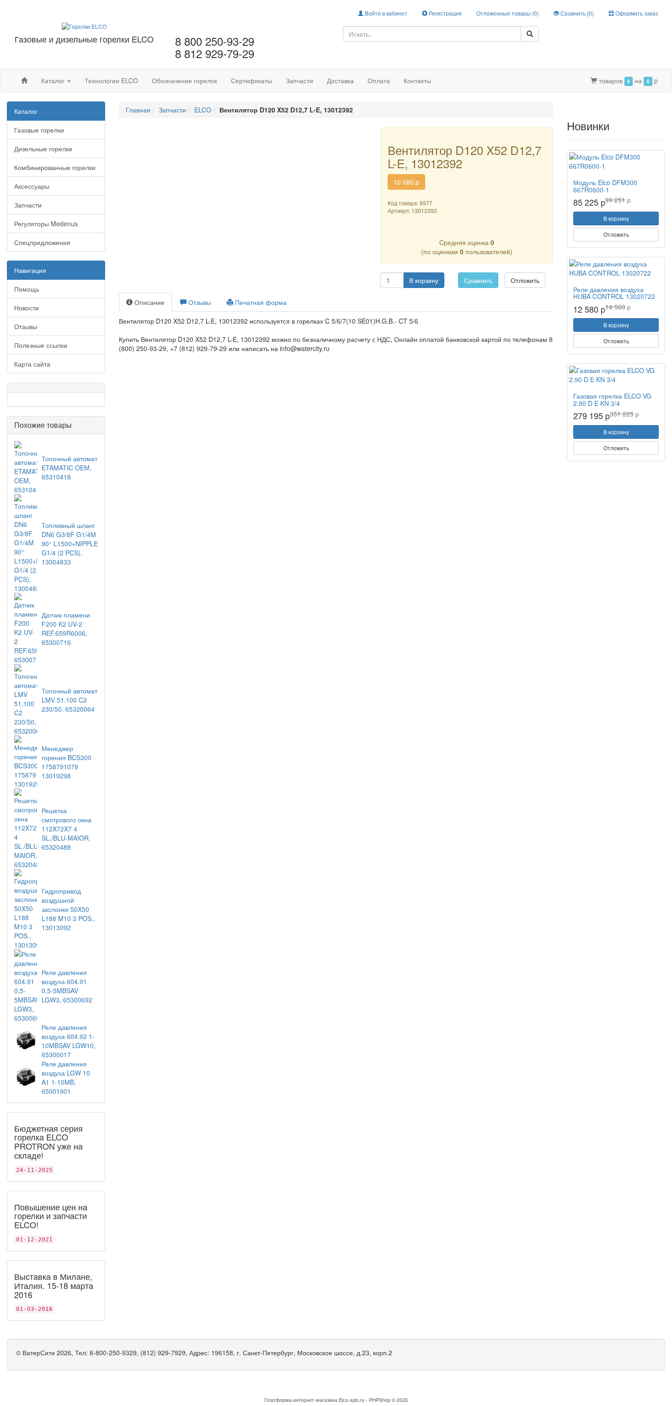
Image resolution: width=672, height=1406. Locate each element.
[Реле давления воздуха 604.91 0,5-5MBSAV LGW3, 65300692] (25, 984)
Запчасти (299, 80)
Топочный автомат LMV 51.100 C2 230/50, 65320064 (69, 700)
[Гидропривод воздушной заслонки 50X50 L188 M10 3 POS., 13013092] (25, 907)
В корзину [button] (423, 280)
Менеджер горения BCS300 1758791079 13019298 (66, 762)
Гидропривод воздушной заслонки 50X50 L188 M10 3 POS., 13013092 (68, 909)
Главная (138, 109)
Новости (26, 307)
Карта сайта (32, 363)
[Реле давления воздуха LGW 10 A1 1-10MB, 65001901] (25, 1076)
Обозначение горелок (184, 80)
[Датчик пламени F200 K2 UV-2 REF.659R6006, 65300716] (25, 627)
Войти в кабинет (385, 13)
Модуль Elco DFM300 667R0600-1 (605, 186)
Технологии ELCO (111, 80)
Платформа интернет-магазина (300, 1399)
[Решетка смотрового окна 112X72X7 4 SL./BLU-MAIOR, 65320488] (25, 827)
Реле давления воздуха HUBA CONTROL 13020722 (614, 293)
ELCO (202, 109)
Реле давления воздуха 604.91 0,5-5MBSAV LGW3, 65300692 (67, 986)
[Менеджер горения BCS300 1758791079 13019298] (25, 760)
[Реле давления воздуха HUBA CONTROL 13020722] (616, 268)
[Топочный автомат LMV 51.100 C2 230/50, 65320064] (25, 698)
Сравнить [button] (478, 280)
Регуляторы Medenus (46, 223)
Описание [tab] (149, 302)
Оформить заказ (636, 13)
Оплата (379, 80)
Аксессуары (31, 186)
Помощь (26, 288)
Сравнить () (576, 13)
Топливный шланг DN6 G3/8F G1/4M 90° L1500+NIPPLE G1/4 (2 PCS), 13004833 (70, 543)
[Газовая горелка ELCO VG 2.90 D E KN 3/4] (616, 375)
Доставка (340, 80)
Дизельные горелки (43, 148)
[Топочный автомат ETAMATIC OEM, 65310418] (25, 466)
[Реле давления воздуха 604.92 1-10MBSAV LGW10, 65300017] (25, 1039)
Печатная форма (260, 302)
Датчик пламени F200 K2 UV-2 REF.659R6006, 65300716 (66, 628)
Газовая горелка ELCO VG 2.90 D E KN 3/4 (612, 399)
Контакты (417, 80)
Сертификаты (251, 80)
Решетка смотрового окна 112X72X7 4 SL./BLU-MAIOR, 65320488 (66, 829)
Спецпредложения (42, 242)
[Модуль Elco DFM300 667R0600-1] (616, 161)
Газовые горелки (39, 129)
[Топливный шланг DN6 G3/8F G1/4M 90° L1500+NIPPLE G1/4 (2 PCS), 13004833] (25, 542)
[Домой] (24, 80)
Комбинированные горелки (55, 167)
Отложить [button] (525, 280)
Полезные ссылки (40, 345)
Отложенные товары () (507, 13)
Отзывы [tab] (199, 302)
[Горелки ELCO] (84, 25)
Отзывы (25, 326)
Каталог (53, 80)
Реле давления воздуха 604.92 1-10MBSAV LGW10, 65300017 (69, 1041)
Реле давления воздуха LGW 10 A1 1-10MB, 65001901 (66, 1077)
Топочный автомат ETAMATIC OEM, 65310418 (69, 467)
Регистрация (444, 13)
